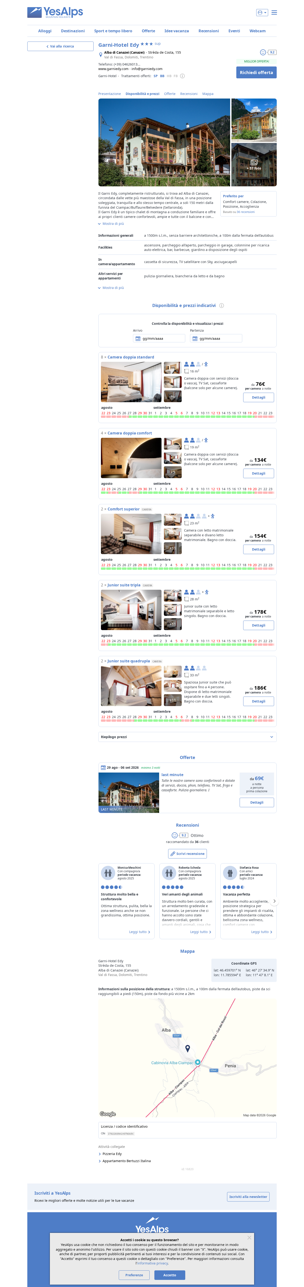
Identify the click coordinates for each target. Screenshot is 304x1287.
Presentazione (109, 93)
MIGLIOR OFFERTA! (256, 61)
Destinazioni (73, 30)
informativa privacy (152, 1263)
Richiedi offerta (256, 72)
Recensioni (209, 30)
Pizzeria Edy (112, 1153)
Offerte (148, 30)
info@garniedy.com (147, 68)
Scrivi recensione (190, 853)
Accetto (169, 1275)
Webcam (258, 30)
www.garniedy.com (113, 68)
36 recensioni (246, 212)
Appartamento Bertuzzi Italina (127, 1161)
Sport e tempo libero (113, 30)
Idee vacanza (177, 30)
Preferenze (134, 1275)
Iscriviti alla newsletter (248, 1196)
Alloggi (44, 30)
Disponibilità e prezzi (142, 93)
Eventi (234, 30)
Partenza (197, 330)
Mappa (208, 93)
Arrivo (137, 330)
